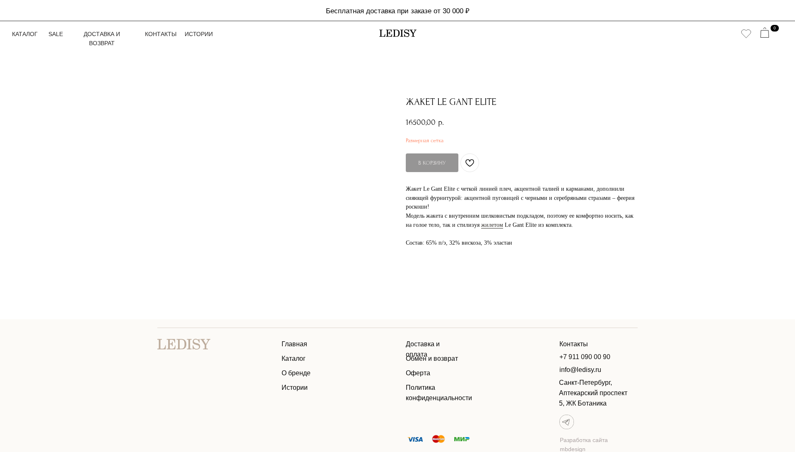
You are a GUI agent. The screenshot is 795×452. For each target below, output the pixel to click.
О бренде (296, 373)
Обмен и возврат (432, 358)
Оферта (418, 373)
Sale (55, 34)
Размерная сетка (424, 140)
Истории (199, 34)
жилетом (492, 225)
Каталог (25, 34)
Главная (294, 344)
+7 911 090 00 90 (584, 356)
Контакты (160, 34)
